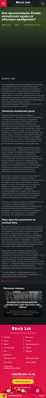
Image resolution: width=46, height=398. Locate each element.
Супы (6, 341)
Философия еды (13, 281)
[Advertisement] (23, 51)
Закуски (29, 337)
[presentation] (5, 306)
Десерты (8, 354)
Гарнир (29, 351)
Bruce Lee (6, 25)
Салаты (7, 337)
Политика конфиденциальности (13, 367)
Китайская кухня (32, 25)
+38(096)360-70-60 (42, 3)
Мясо (6, 344)
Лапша (28, 347)
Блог (17, 25)
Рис (5, 351)
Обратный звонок (23, 381)
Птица (28, 341)
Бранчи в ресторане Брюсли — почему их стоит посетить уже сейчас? (23, 304)
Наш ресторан (10, 358)
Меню (3, 3)
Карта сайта (31, 362)
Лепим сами (9, 347)
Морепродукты (32, 344)
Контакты (8, 362)
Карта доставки (32, 358)
